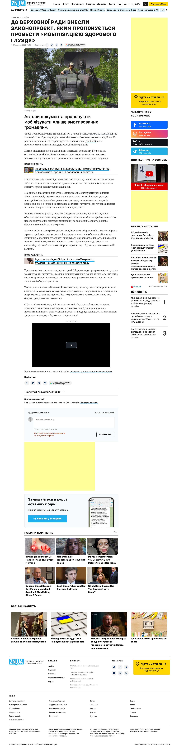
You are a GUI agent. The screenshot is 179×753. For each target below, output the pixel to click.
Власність (134, 716)
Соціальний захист (57, 701)
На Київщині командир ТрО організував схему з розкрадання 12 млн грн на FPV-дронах (145, 317)
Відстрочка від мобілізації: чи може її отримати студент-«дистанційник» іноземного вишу (64, 261)
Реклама (51, 674)
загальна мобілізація (102, 133)
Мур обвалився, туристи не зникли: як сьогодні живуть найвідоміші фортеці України (145, 302)
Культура (93, 716)
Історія (132, 705)
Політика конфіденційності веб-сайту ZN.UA (152, 744)
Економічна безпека (57, 712)
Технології (94, 705)
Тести (112, 4)
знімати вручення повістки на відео (91, 371)
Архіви (51, 666)
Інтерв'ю (90, 4)
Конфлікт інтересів (57, 708)
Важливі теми (19, 10)
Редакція (52, 670)
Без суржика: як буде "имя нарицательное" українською (142, 248)
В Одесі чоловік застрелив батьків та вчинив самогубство (142, 235)
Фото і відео (78, 4)
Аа (145, 4)
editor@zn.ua (75, 687)
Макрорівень (14, 708)
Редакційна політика (56, 678)
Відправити (105, 434)
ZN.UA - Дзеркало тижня (149, 185)
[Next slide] (166, 10)
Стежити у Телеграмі (49, 518)
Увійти (138, 4)
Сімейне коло (135, 708)
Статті (66, 4)
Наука (92, 701)
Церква (93, 712)
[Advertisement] (59, 466)
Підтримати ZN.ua (158, 4)
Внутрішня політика (17, 701)
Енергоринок (14, 712)
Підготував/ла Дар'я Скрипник (43, 391)
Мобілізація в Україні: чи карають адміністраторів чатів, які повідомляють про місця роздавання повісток (72, 170)
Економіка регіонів (16, 720)
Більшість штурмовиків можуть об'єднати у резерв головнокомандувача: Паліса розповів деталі (144, 263)
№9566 (91, 140)
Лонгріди (101, 4)
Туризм (133, 712)
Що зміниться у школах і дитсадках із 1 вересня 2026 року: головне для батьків (143, 333)
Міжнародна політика (18, 705)
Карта (50, 682)
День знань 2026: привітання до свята (142, 276)
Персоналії (53, 716)
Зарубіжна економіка (58, 705)
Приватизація (15, 716)
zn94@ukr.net (75, 681)
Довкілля (93, 708)
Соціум (132, 701)
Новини (57, 4)
